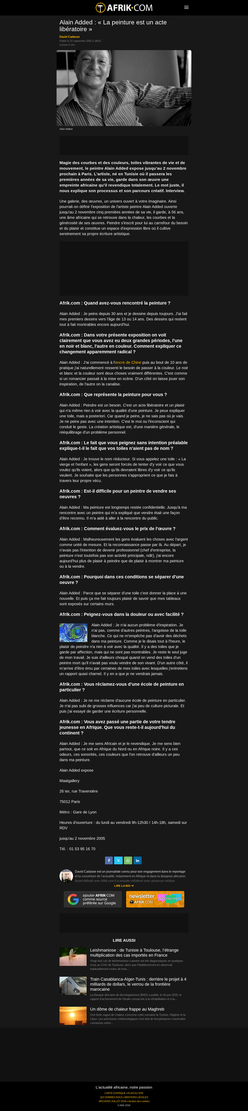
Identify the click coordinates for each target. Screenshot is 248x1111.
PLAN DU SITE (135, 1093)
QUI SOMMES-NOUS (111, 1097)
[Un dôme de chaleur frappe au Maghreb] (73, 1016)
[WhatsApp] (128, 860)
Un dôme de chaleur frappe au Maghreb (127, 1009)
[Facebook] (109, 860)
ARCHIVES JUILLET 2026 (112, 1101)
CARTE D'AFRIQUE (115, 1093)
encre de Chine (128, 362)
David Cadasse (69, 36)
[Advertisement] (124, 145)
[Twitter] (118, 860)
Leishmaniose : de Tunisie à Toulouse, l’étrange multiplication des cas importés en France (134, 953)
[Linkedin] (137, 860)
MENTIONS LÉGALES (136, 1097)
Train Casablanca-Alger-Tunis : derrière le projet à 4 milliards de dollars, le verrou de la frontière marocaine (138, 984)
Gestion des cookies (139, 1101)
